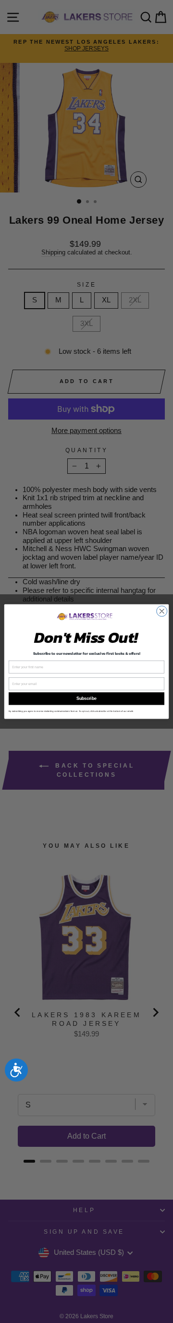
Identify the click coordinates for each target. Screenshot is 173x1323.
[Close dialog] (162, 611)
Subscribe (86, 699)
